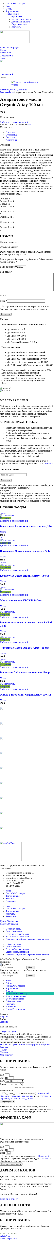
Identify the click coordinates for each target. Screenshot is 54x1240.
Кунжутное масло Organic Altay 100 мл (24, 575)
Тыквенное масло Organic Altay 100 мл (24, 647)
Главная (4, 92)
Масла (11, 92)
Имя (3, 295)
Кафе (8, 890)
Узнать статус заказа (21, 19)
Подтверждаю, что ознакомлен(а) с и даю (25, 1096)
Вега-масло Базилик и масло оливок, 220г (26, 526)
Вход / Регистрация (15, 1009)
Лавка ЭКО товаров (15, 893)
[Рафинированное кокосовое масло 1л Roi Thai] (7, 612)
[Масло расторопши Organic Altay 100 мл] (7, 684)
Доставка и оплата (21, 21)
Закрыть (4, 1016)
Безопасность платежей (17, 936)
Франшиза (17, 16)
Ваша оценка (7, 267)
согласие (44, 1158)
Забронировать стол (10, 45)
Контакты (16, 27)
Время (3, 1084)
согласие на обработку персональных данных (25, 1097)
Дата (2, 1081)
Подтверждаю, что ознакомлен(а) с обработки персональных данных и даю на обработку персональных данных (25, 1158)
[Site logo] (15, 42)
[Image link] (11, 860)
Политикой (43, 1156)
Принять (46, 1044)
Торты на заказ (13, 896)
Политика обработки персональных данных (27, 939)
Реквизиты (11, 901)
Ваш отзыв (6, 272)
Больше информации (21, 1044)
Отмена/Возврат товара (17, 934)
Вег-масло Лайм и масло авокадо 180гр (25, 672)
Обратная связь (19, 24)
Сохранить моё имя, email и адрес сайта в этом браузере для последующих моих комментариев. (24, 307)
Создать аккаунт (8, 1031)
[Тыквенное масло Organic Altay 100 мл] (7, 637)
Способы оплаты (14, 931)
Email (3, 301)
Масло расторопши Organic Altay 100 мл (25, 694)
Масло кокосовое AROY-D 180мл (21, 600)
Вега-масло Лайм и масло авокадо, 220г (25, 551)
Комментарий (7, 1090)
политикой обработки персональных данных (24, 1094)
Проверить (5, 480)
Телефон (4, 1078)
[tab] (11, 132)
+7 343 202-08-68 (8, 1233)
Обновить (48, 463)
